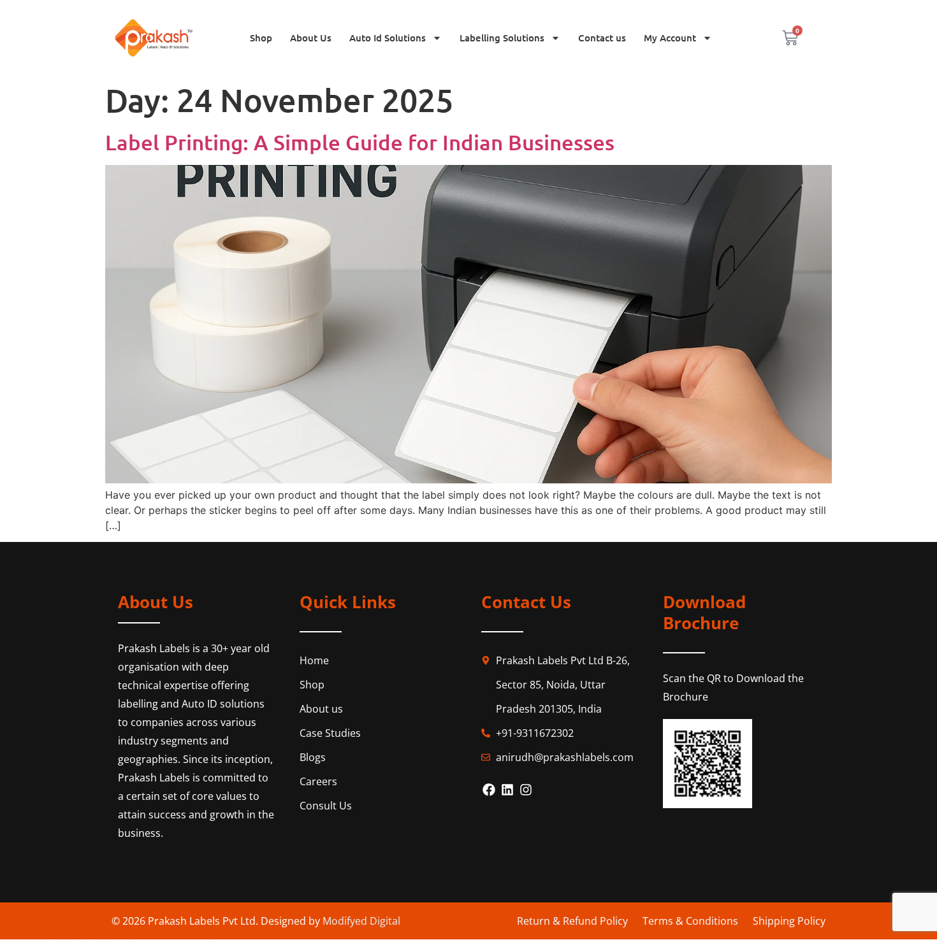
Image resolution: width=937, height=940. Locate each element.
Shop (261, 37)
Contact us (602, 37)
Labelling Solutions (502, 37)
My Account (670, 37)
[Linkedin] (507, 789)
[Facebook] (489, 789)
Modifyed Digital (361, 921)
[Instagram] (526, 789)
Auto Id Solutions (387, 37)
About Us (310, 37)
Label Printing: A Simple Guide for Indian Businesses (362, 142)
